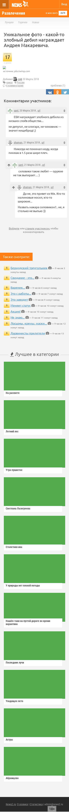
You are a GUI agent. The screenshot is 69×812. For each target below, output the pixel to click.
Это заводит (19, 299)
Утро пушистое (14, 469)
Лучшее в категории (36, 354)
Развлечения (13, 13)
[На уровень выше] (9, 165)
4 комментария (14, 85)
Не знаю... (18, 317)
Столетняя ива (14, 547)
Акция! (16, 311)
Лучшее (9, 22)
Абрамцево (12, 778)
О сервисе (22, 804)
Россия (21, 82)
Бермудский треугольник (29, 268)
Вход (64, 4)
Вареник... (18, 287)
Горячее (22, 22)
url (39, 110)
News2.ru (11, 804)
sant (16, 110)
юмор (9, 82)
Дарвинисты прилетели (28, 333)
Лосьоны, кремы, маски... (29, 323)
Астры (9, 739)
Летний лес (12, 431)
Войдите (14, 228)
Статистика (36, 804)
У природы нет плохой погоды (23, 585)
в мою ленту (52, 13)
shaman (18, 142)
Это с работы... (21, 293)
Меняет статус (21, 305)
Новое (35, 22)
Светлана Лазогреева (18, 508)
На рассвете (13, 392)
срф (20, 79)
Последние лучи (15, 662)
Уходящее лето (14, 701)
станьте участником (37, 228)
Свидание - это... (22, 277)
